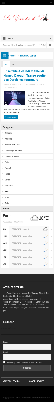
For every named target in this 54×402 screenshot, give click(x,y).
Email (5, 352)
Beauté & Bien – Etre (12, 145)
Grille (6, 64)
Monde (7, 180)
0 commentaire (11, 87)
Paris (7, 191)
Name (5, 342)
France (7, 174)
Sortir (7, 203)
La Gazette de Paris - (24, 398)
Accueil (13, 55)
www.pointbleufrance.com (41, 398)
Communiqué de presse (13, 150)
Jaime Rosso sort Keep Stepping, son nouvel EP (22, 299)
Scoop (7, 197)
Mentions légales (11, 381)
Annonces (8, 139)
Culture (7, 162)
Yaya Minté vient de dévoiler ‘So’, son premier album (23, 304)
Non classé (9, 185)
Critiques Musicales (12, 156)
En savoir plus (10, 117)
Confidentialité (36, 381)
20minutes (8, 133)
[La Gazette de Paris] (27, 18)
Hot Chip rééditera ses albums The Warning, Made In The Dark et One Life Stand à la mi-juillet (26, 295)
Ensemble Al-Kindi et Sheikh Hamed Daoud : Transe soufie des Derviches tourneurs (25, 75)
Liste (13, 64)
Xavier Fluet (16, 84)
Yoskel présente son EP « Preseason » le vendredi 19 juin (26, 302)
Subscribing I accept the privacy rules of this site (23, 362)
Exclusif (8, 168)
